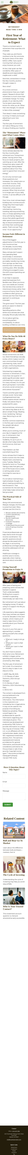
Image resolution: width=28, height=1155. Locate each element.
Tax (14, 1154)
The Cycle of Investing (14, 875)
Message (6, 791)
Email (5, 782)
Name (5, 772)
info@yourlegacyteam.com (14, 1139)
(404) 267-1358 (16, 1131)
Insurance (14, 1152)
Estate (14, 1151)
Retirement (14, 1147)
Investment (14, 1149)
